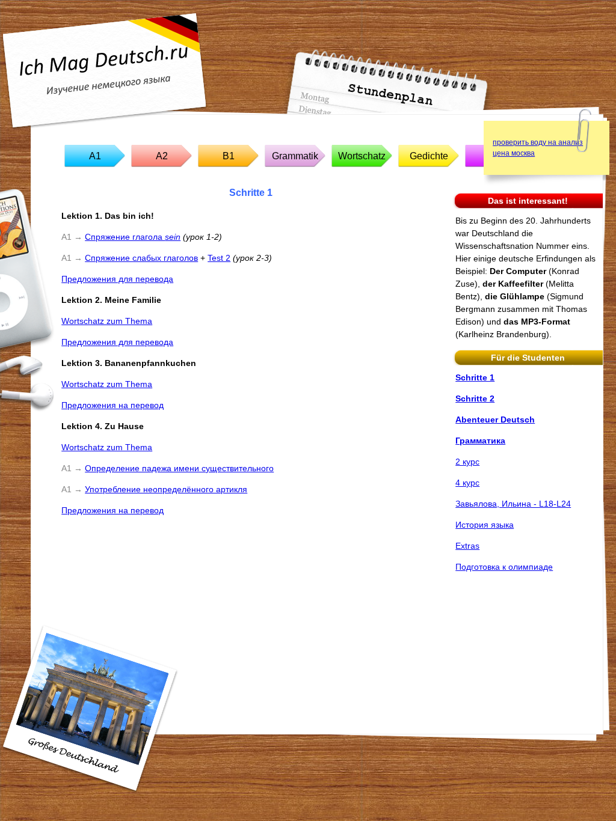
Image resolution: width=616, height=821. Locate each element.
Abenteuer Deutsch (495, 419)
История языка (484, 525)
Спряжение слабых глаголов (141, 258)
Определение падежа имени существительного (179, 468)
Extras (467, 546)
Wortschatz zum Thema (106, 321)
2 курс (467, 461)
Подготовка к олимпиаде (504, 567)
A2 (162, 156)
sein (172, 237)
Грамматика (480, 440)
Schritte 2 (474, 398)
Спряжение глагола (125, 237)
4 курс (467, 482)
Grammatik (295, 156)
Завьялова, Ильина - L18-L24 (513, 503)
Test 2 (219, 258)
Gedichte (429, 156)
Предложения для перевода (117, 279)
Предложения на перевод (112, 405)
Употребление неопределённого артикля (166, 489)
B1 (229, 156)
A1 (95, 156)
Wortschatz (362, 156)
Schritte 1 (474, 377)
